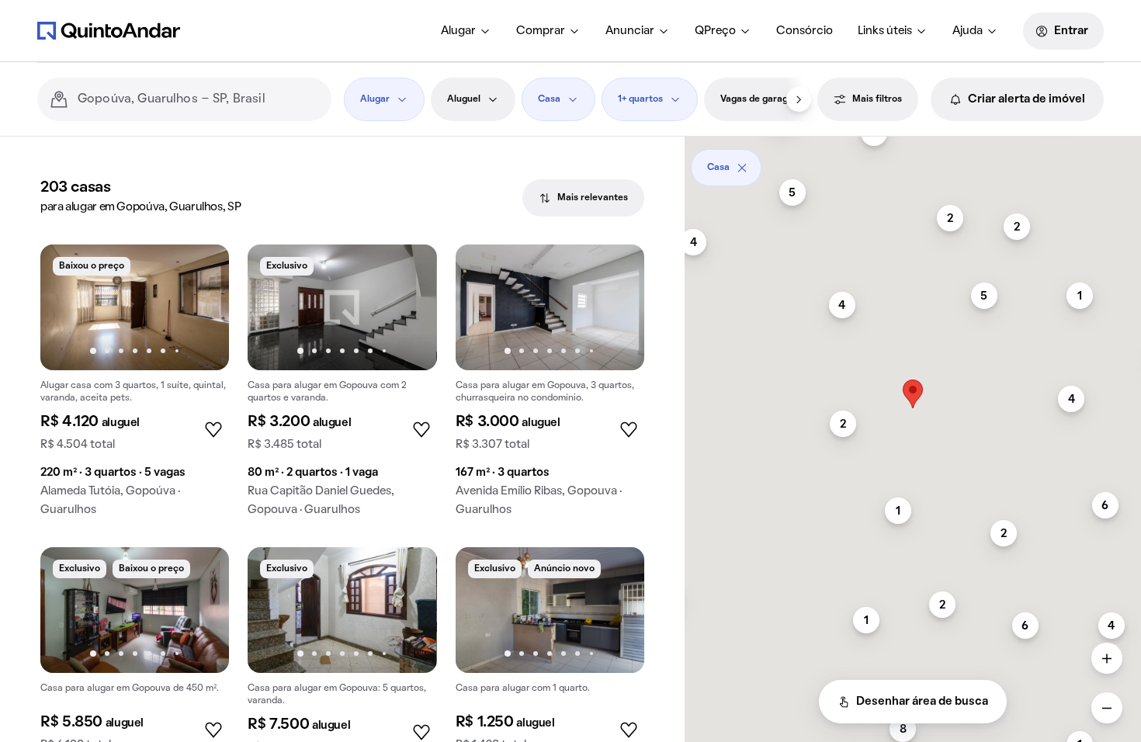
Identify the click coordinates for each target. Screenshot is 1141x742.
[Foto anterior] (68, 307)
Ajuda (967, 31)
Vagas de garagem (760, 99)
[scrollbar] (913, 162)
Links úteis (885, 31)
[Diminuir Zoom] (1106, 707)
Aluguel (463, 99)
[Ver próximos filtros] (798, 99)
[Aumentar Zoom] (1106, 658)
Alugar (458, 31)
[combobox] (198, 99)
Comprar (540, 31)
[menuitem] (466, 31)
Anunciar (629, 31)
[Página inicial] (108, 30)
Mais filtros (877, 99)
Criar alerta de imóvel (1026, 99)
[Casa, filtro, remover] (742, 167)
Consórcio (804, 31)
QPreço (715, 31)
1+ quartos (640, 99)
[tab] (583, 198)
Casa (549, 99)
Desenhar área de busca (922, 701)
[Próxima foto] (201, 307)
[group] (134, 386)
